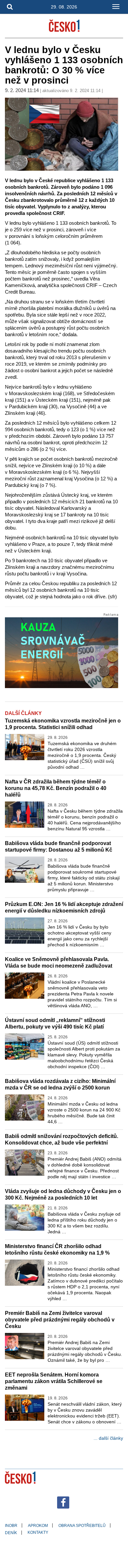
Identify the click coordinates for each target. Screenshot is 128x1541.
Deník (11, 1533)
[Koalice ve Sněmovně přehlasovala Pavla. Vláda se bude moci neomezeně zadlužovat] (24, 986)
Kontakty (38, 1532)
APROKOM (38, 1525)
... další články (108, 1438)
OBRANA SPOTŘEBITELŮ (82, 1525)
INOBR (11, 1525)
